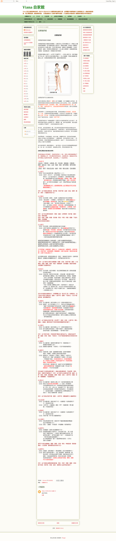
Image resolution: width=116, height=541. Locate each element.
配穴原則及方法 (87, 42)
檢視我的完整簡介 (28, 32)
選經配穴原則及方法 (29, 22)
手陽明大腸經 (86, 60)
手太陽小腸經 (86, 70)
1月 (25, 66)
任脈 (84, 91)
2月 (25, 93)
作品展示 (79, 16)
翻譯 (25, 119)
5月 (25, 86)
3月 (25, 91)
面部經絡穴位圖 (87, 37)
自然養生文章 (86, 50)
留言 (27, 134)
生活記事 (47, 16)
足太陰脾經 (86, 65)
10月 (25, 63)
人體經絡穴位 (27, 16)
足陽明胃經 (86, 63)
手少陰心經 (86, 68)
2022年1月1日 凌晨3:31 (50, 491)
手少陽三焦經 (86, 81)
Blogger (63, 537)
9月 (25, 76)
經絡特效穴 (86, 45)
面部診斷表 (50, 19)
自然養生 (70, 16)
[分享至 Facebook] (61, 480)
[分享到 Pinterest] (63, 480)
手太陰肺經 (86, 58)
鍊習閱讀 (26, 109)
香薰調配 (60, 19)
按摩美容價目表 (28, 19)
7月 (25, 81)
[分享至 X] (60, 480)
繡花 (40, 22)
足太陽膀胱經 (86, 73)
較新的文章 (41, 523)
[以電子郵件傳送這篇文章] (57, 480)
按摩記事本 (39, 19)
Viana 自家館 (34, 7)
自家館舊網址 (27, 40)
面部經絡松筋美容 (87, 30)
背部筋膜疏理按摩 (87, 35)
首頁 (58, 523)
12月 (25, 68)
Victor (43, 491)
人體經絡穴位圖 (87, 40)
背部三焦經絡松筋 (87, 32)
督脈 (84, 88)
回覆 (43, 495)
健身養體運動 (70, 19)
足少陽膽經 (86, 83)
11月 (25, 61)
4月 (25, 88)
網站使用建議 (27, 122)
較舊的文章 (75, 523)
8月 (25, 78)
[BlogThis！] (58, 480)
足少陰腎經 (86, 76)
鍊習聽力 (26, 114)
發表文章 (28, 131)
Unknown (28, 30)
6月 (25, 83)
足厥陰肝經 (86, 86)
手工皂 (38, 16)
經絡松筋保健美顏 (83, 19)
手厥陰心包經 (86, 78)
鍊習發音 (26, 112)
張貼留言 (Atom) (59, 528)
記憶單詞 (26, 117)
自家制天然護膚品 (58, 16)
